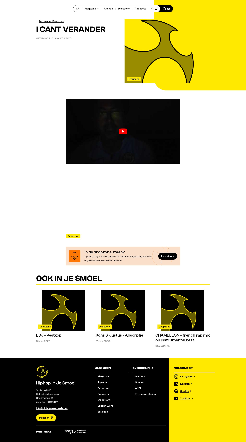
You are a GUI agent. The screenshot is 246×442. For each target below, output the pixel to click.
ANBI (138, 388)
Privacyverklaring (145, 394)
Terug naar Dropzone (51, 21)
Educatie (103, 411)
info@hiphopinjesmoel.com (52, 408)
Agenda (108, 8)
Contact (140, 382)
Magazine (90, 8)
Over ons (140, 376)
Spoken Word (106, 405)
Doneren (44, 417)
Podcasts (140, 8)
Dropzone (124, 8)
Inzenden (166, 256)
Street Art (104, 399)
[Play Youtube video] (123, 131)
